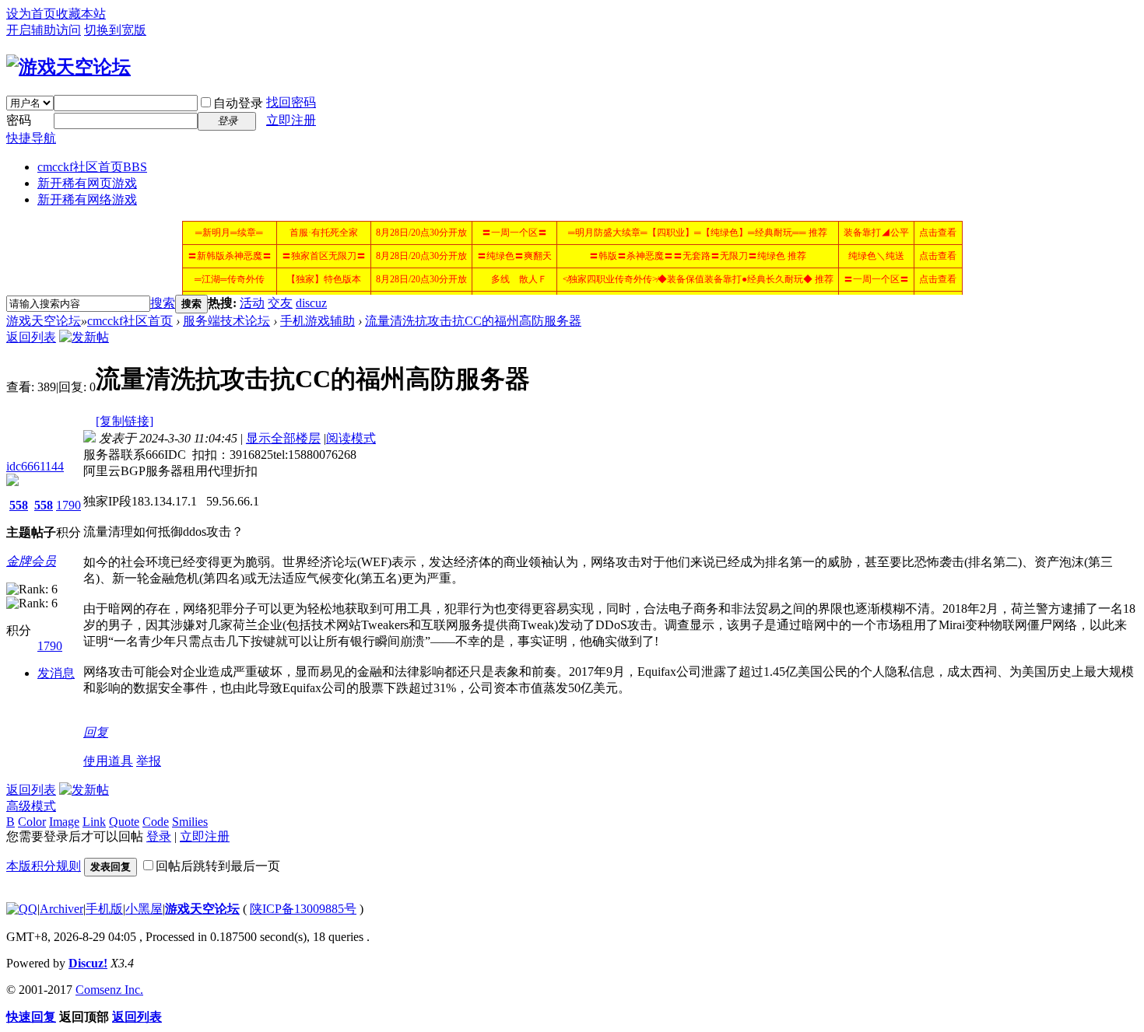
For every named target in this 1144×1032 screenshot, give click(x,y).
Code (155, 821)
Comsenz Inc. (109, 989)
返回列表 (31, 337)
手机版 (104, 908)
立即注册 (291, 120)
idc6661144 (35, 466)
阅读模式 (351, 438)
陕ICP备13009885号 (303, 908)
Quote (124, 821)
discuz (311, 303)
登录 (158, 836)
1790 (68, 505)
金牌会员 (31, 561)
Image (64, 821)
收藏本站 (81, 13)
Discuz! (87, 963)
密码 (18, 120)
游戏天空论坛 (43, 320)
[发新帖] (84, 337)
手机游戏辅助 (317, 320)
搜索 (162, 303)
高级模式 (31, 806)
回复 (95, 732)
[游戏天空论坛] (68, 67)
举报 (148, 761)
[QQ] (21, 908)
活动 (252, 303)
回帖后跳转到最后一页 (218, 866)
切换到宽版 (115, 30)
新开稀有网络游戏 (87, 199)
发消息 (56, 673)
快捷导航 (31, 138)
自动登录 (238, 103)
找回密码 (291, 102)
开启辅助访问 (43, 30)
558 (18, 505)
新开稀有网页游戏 (87, 183)
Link (94, 821)
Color (32, 821)
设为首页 (31, 13)
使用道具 (108, 761)
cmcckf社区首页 (92, 166)
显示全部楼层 (283, 438)
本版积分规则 (43, 866)
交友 (280, 303)
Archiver (61, 908)
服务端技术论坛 (226, 320)
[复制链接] (124, 421)
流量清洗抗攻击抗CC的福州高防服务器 (473, 320)
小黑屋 (144, 908)
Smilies (190, 821)
